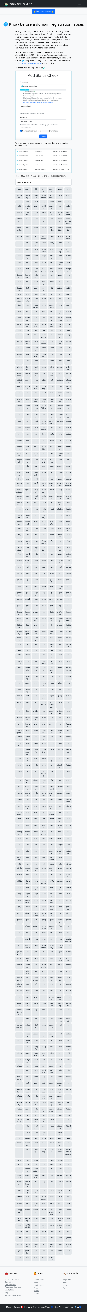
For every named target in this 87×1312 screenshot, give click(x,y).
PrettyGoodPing (20, 3)
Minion (65, 1282)
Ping (6, 1292)
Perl (64, 1288)
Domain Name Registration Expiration (13, 1286)
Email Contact (39, 1285)
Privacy (36, 1288)
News (36, 1282)
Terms (36, 1291)
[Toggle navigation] (80, 3)
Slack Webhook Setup (13, 1295)
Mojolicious (67, 1280)
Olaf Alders (60, 1307)
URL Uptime (9, 1290)
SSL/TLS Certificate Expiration (12, 1281)
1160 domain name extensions (28, 63)
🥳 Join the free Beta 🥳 (43, 11)
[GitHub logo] (80, 1307)
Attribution (38, 1293)
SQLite (65, 1285)
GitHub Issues (39, 1280)
